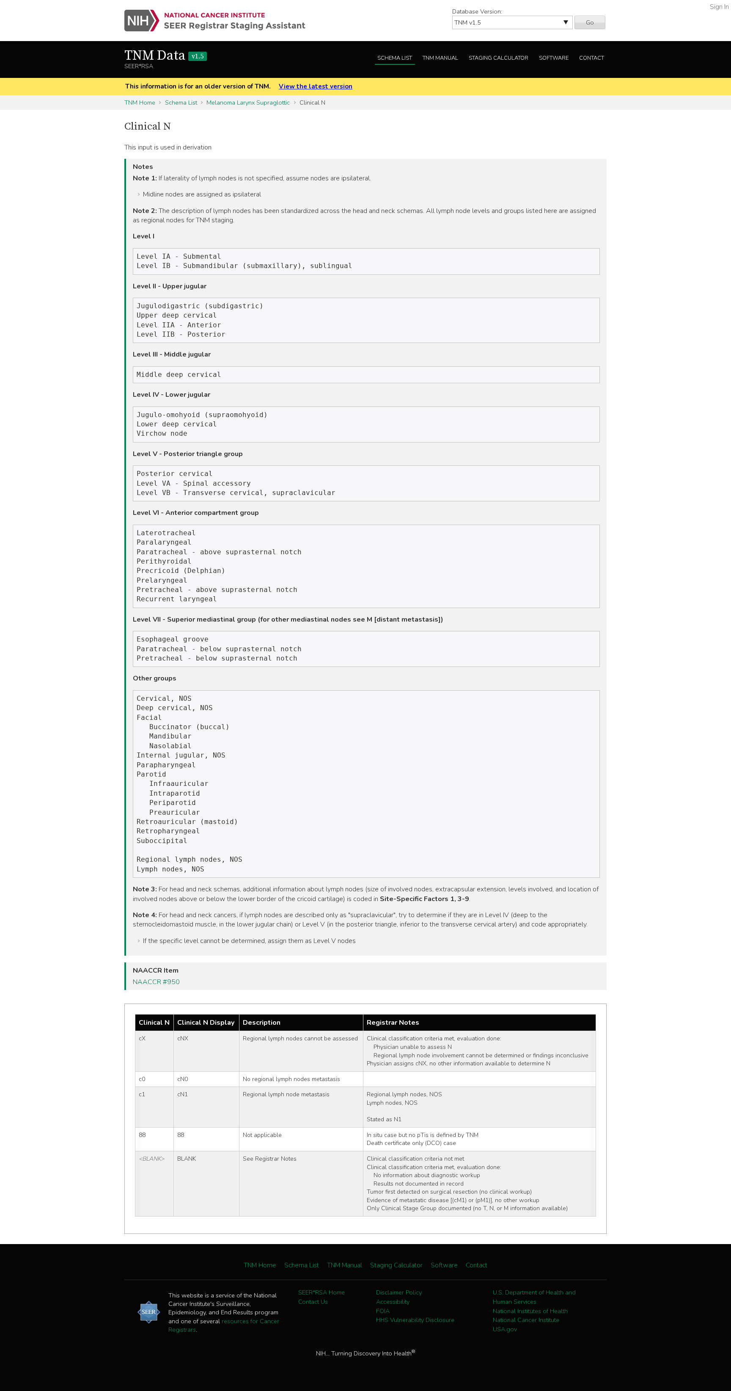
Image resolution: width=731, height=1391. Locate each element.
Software (554, 58)
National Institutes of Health (530, 1311)
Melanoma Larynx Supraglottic (248, 102)
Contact (591, 58)
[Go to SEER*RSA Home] (219, 20)
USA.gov (505, 1329)
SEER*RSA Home (321, 1292)
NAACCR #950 (156, 982)
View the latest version (315, 86)
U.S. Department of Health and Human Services (534, 1297)
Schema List (394, 58)
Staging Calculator (498, 58)
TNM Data (163, 55)
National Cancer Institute (526, 1320)
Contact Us (313, 1301)
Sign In (719, 6)
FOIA (383, 1311)
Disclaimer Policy (399, 1292)
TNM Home (139, 102)
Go (590, 22)
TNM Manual (440, 58)
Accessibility (392, 1301)
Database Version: (477, 11)
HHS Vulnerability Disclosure (415, 1320)
